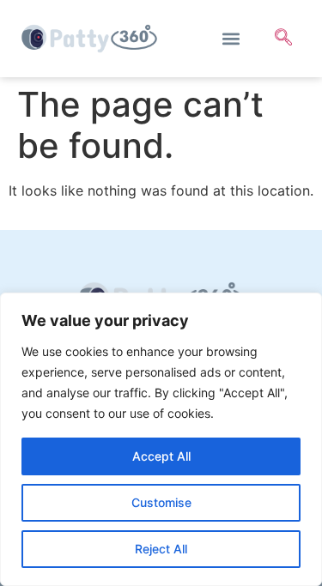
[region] (161, 439)
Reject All (161, 548)
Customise (161, 502)
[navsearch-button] (283, 38)
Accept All (161, 456)
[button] (230, 39)
